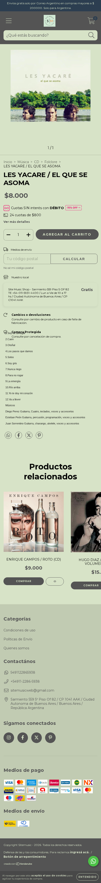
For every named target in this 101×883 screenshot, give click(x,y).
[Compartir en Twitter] (29, 437)
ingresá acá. (79, 852)
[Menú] (9, 21)
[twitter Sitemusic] (36, 737)
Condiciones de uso (19, 630)
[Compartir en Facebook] (19, 437)
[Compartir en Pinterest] (39, 437)
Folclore (50, 162)
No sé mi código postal (19, 268)
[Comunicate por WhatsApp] (93, 861)
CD (36, 162)
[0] (91, 22)
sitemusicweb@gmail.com (32, 690)
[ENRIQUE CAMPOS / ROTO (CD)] (55, 581)
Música (23, 162)
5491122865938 (23, 672)
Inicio (8, 162)
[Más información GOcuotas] (73, 208)
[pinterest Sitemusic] (50, 737)
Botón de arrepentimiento (25, 856)
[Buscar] (91, 35)
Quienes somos (16, 648)
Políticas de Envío (18, 639)
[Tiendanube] (18, 864)
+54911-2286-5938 (25, 681)
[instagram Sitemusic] (9, 737)
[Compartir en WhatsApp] (8, 435)
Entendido (87, 877)
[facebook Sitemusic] (22, 737)
